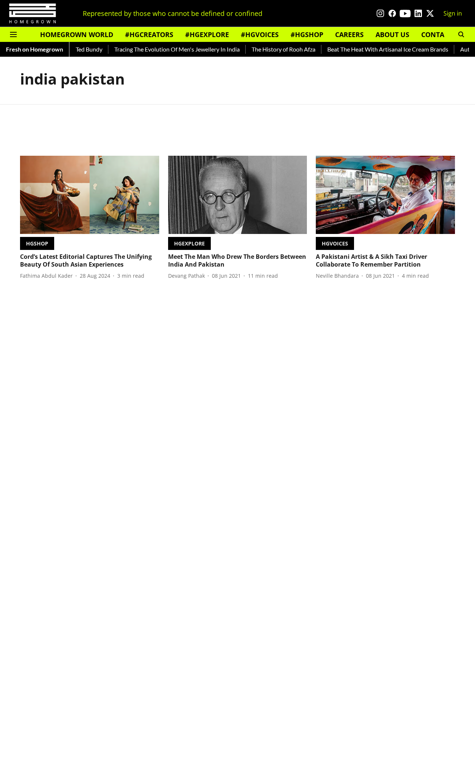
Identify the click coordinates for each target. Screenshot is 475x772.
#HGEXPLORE (207, 34)
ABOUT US (392, 34)
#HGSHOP (307, 34)
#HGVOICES (260, 34)
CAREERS (349, 34)
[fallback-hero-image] (89, 195)
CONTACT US (442, 34)
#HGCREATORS (149, 34)
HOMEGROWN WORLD (76, 34)
